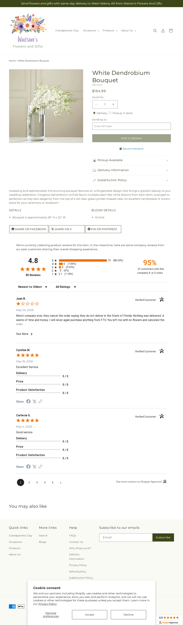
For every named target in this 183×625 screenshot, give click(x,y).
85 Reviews (38, 275)
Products (14, 548)
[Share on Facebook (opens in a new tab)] (28, 401)
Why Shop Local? (80, 548)
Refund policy (77, 571)
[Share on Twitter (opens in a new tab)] (34, 401)
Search (43, 535)
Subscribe (163, 537)
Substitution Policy (81, 577)
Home (12, 60)
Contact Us (76, 542)
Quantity (98, 97)
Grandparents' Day (20, 535)
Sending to (104, 120)
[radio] (91, 260)
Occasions (15, 542)
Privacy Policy (47, 604)
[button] (91, 30)
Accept (89, 614)
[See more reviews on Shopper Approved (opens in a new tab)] (40, 401)
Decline (128, 614)
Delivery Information (76, 556)
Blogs (42, 542)
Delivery (102, 113)
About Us (15, 554)
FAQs (72, 535)
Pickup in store (122, 113)
